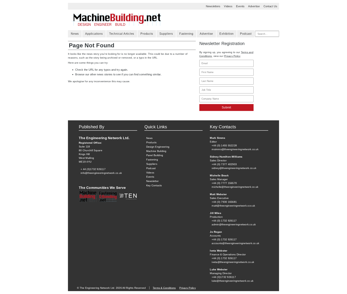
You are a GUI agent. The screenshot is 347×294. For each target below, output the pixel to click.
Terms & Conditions (164, 287)
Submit (226, 107)
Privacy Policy (232, 56)
